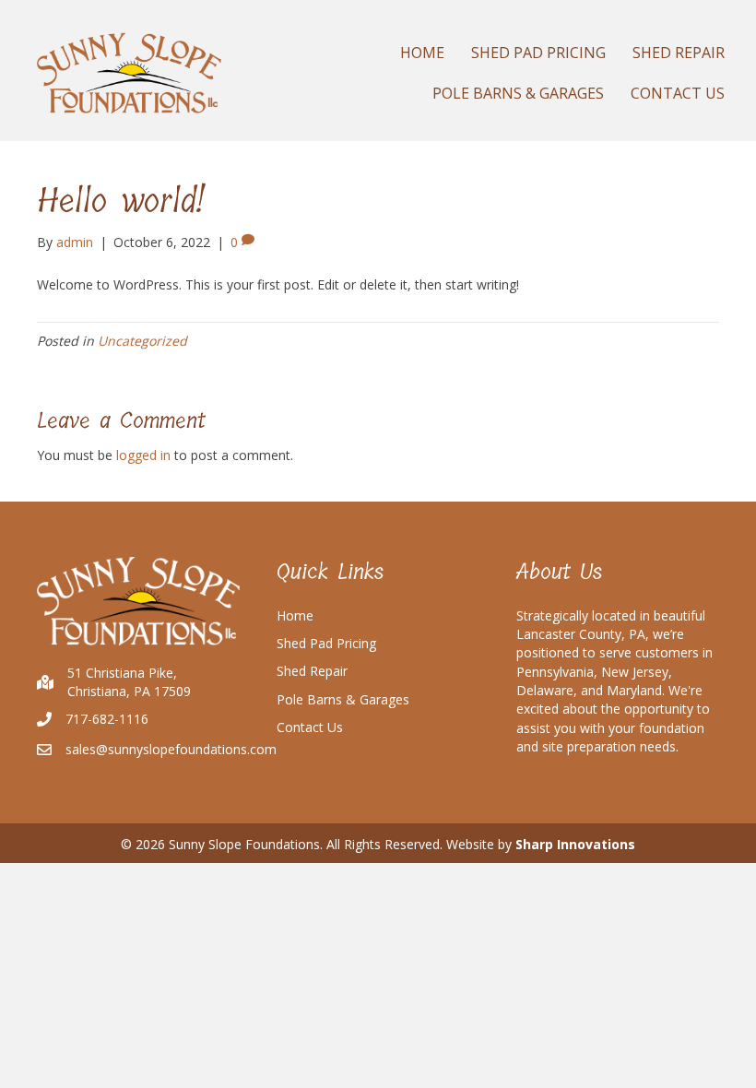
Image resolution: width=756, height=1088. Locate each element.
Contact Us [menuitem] (678, 93)
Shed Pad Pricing (326, 643)
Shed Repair (312, 671)
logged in (143, 455)
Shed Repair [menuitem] (678, 52)
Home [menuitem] (422, 52)
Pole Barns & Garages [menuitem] (518, 93)
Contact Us (310, 727)
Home (295, 615)
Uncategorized (142, 340)
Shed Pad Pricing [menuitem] (538, 52)
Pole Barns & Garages (343, 699)
